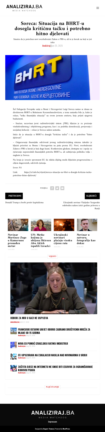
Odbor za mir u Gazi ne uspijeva (29, 318)
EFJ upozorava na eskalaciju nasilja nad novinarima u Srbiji (52, 355)
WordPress (66, 429)
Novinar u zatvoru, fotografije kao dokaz (86, 239)
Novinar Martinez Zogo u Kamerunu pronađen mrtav (17, 240)
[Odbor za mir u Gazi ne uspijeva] (53, 288)
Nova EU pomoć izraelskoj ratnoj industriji (43, 343)
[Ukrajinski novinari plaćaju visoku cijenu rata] (64, 225)
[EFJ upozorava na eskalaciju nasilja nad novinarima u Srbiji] (13, 356)
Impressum (52, 421)
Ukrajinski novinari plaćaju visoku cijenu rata (63, 239)
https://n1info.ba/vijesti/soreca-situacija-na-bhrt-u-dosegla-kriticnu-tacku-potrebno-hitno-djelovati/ (52, 173)
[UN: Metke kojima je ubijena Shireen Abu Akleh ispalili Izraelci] (41, 225)
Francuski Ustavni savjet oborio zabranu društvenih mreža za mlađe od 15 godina (54, 331)
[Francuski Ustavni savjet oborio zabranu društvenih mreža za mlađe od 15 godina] (13, 331)
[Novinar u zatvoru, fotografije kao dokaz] (87, 225)
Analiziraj (46, 45)
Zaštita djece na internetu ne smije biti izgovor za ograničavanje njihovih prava (55, 368)
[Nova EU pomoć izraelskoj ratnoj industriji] (13, 345)
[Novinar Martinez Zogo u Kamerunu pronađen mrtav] (18, 225)
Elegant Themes (48, 429)
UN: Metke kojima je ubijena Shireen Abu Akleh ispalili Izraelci (41, 240)
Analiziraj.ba (14, 322)
